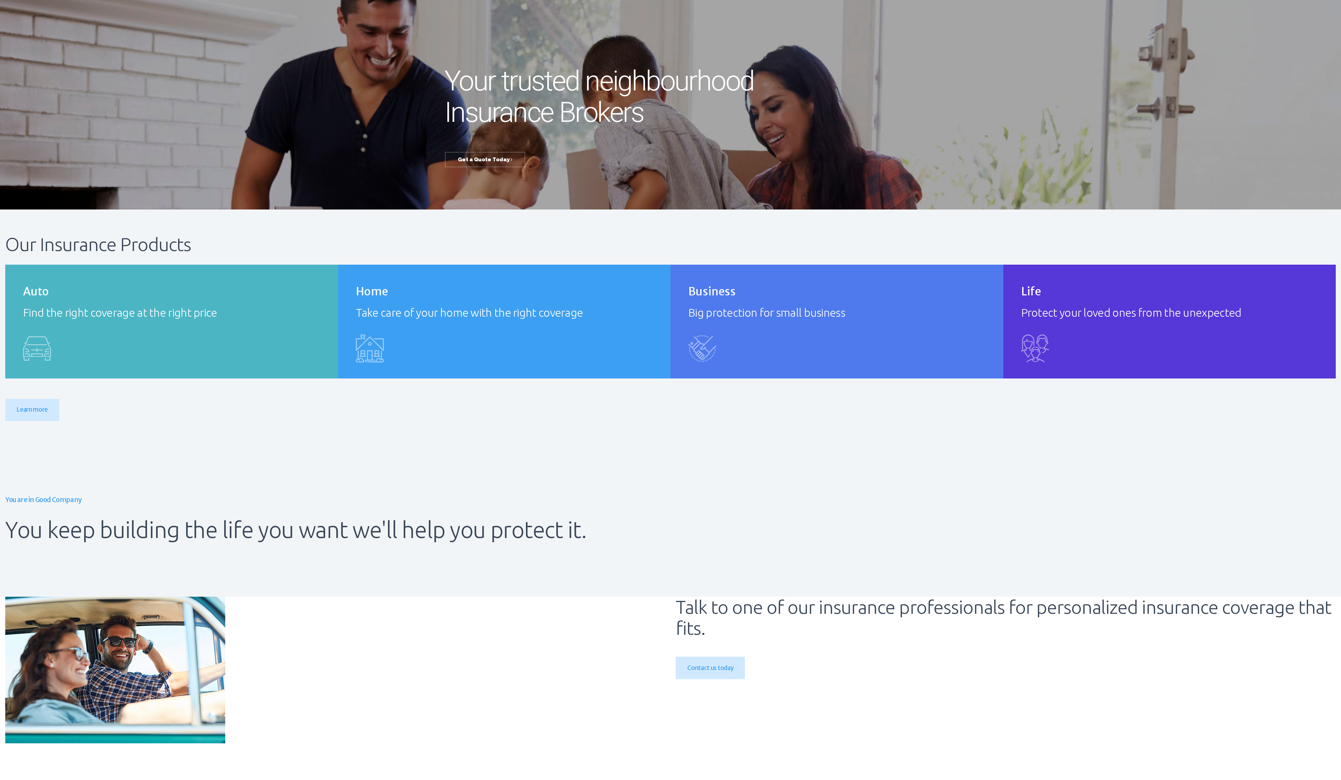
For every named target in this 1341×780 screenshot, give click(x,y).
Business (712, 292)
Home (372, 292)
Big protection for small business (766, 313)
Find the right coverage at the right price (120, 313)
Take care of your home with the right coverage (469, 313)
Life (1031, 292)
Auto (36, 292)
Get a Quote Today (484, 159)
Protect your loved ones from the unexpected (1131, 313)
